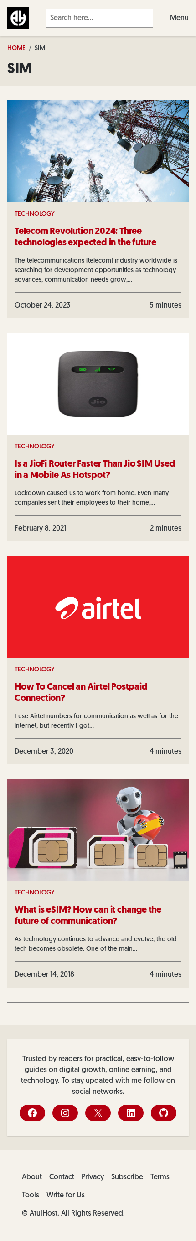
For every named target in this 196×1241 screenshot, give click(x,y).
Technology (35, 214)
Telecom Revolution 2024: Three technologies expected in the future (85, 237)
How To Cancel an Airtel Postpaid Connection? (81, 693)
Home (16, 48)
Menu (179, 18)
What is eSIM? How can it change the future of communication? (88, 916)
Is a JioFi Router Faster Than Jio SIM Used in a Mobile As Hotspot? (95, 470)
